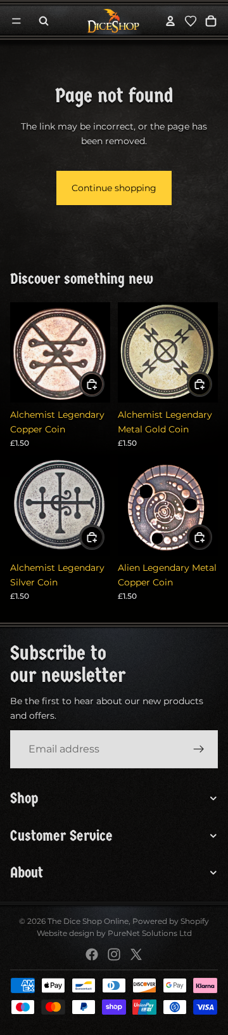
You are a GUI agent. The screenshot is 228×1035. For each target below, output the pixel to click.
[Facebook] (91, 954)
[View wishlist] (190, 21)
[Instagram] (114, 954)
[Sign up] (199, 750)
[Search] (44, 21)
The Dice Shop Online (88, 921)
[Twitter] (136, 954)
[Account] (170, 21)
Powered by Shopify (170, 921)
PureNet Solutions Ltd (150, 933)
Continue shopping (114, 188)
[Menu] (16, 21)
